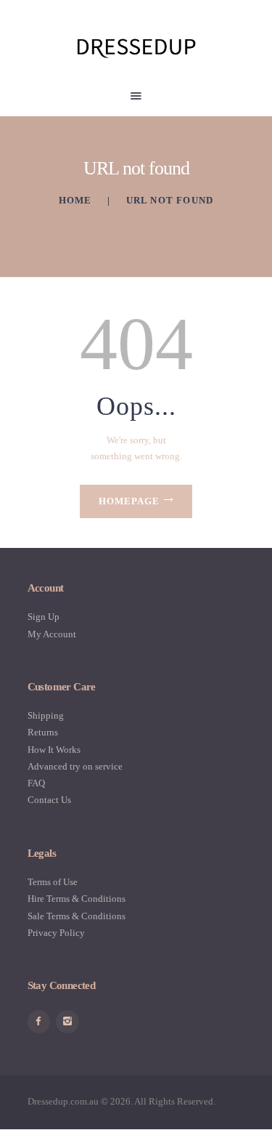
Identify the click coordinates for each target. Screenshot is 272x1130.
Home (75, 200)
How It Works (54, 749)
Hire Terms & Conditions (76, 898)
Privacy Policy (56, 932)
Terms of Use (53, 881)
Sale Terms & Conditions (76, 916)
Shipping (46, 715)
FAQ (36, 783)
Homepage (129, 501)
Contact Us (49, 799)
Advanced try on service (75, 766)
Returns (43, 732)
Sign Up (43, 616)
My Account (52, 634)
